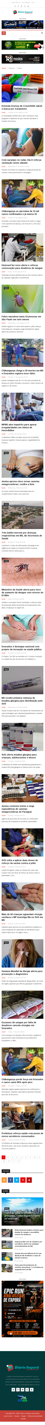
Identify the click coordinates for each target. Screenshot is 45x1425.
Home (4, 68)
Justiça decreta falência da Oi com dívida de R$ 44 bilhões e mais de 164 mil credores (28, 1256)
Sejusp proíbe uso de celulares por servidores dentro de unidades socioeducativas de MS (28, 1244)
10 (4, 1161)
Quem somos (8, 1416)
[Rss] (15, 6)
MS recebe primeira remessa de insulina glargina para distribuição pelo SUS (22, 701)
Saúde (6, 77)
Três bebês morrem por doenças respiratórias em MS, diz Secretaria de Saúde (22, 535)
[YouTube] (28, 6)
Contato (23, 1418)
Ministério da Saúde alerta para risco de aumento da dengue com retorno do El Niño (22, 592)
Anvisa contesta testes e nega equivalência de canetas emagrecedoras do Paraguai (18, 809)
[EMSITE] (22, 1398)
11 (9, 1161)
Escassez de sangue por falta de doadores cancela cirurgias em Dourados (19, 1025)
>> (19, 1161)
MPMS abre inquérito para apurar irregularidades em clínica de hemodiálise (19, 427)
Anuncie (17, 1416)
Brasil (7, 1208)
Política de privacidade (35, 1416)
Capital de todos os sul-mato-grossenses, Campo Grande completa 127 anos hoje (22, 1216)
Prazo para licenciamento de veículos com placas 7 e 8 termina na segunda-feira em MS (29, 1267)
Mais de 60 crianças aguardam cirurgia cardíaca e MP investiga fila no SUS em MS (22, 917)
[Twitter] (22, 6)
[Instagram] (25, 6)
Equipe (23, 1416)
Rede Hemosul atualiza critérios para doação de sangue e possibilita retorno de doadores (29, 1232)
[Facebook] (18, 6)
